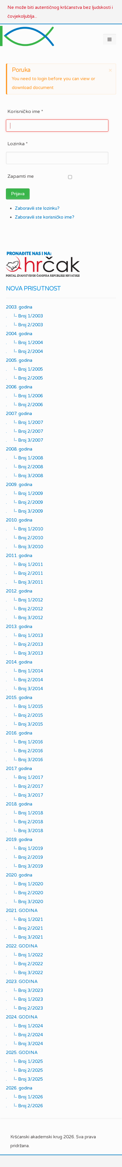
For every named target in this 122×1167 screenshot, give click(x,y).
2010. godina (19, 520)
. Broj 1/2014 (24, 671)
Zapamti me (20, 176)
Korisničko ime (25, 111)
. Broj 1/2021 (24, 919)
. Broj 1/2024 (24, 1026)
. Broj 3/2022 (24, 973)
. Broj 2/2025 (24, 1070)
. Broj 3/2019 (24, 866)
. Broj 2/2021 (24, 928)
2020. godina (19, 875)
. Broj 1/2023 (24, 999)
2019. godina (19, 839)
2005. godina (19, 360)
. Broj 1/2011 (24, 564)
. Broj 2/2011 (24, 573)
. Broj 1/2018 (24, 813)
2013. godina (19, 626)
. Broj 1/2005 (24, 369)
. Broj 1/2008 (24, 458)
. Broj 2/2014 (24, 680)
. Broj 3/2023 (24, 990)
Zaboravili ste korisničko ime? (44, 217)
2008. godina (19, 449)
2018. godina (19, 804)
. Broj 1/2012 (24, 600)
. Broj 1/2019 (24, 848)
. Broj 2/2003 (24, 325)
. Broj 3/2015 (24, 724)
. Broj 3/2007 (24, 440)
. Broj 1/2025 (24, 1061)
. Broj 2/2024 (24, 1035)
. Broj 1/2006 (24, 396)
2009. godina (19, 484)
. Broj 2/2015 (24, 715)
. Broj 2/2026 (24, 1106)
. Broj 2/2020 (24, 893)
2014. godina (19, 662)
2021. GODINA (22, 910)
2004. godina (19, 333)
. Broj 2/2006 (24, 405)
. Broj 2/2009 (24, 502)
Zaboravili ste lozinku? (37, 208)
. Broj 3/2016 (24, 760)
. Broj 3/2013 (24, 653)
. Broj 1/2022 (24, 955)
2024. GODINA (22, 1017)
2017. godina (19, 768)
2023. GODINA (22, 981)
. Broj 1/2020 (24, 884)
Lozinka (17, 144)
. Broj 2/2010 (24, 538)
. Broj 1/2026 (24, 1097)
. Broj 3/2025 (24, 1079)
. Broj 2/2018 (24, 822)
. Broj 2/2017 (24, 786)
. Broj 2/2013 (24, 644)
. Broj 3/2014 (24, 689)
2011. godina (19, 555)
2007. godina (19, 413)
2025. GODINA (22, 1052)
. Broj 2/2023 (24, 1008)
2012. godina (19, 591)
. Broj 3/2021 (24, 937)
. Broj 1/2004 (24, 343)
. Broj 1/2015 (24, 706)
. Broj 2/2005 (24, 378)
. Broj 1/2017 (24, 777)
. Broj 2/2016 (24, 751)
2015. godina (19, 697)
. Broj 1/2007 (24, 422)
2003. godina (19, 307)
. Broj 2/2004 (24, 351)
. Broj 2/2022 (24, 964)
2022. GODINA (22, 946)
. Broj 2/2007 (24, 431)
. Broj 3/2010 (24, 547)
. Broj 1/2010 (24, 529)
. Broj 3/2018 (24, 831)
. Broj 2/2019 (24, 857)
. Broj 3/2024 (24, 1044)
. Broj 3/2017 (24, 795)
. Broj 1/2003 (24, 316)
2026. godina (19, 1088)
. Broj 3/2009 (24, 511)
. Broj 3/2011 (24, 582)
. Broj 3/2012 (24, 618)
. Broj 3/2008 (24, 476)
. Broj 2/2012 (24, 609)
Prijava (18, 193)
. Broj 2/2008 (24, 467)
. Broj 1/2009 (24, 493)
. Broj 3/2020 (24, 902)
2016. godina (19, 733)
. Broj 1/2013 (24, 635)
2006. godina (19, 387)
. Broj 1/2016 (24, 742)
